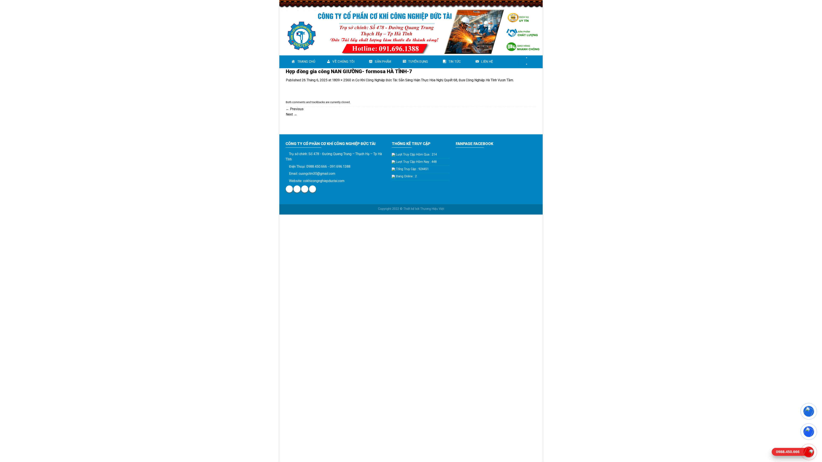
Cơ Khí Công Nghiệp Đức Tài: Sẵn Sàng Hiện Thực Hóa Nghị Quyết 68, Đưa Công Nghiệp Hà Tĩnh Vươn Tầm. (434, 80)
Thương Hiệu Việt (432, 209)
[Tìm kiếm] (521, 61)
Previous (295, 109)
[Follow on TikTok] (304, 188)
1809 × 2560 (341, 80)
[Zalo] (809, 431)
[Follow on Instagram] (297, 188)
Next (291, 114)
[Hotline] (809, 452)
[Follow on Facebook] (289, 188)
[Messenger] (809, 411)
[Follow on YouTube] (312, 188)
